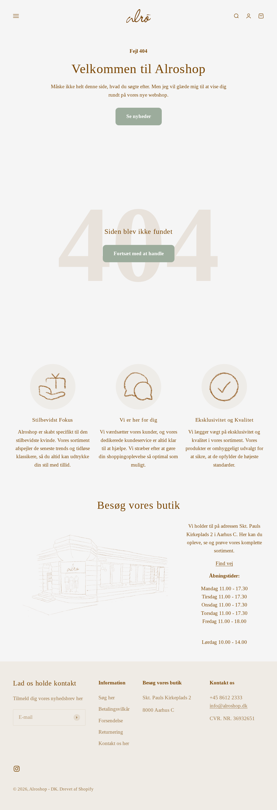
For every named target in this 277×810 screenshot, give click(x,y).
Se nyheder (138, 116)
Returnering (110, 732)
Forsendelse (110, 720)
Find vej (224, 563)
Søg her (106, 697)
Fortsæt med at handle (139, 253)
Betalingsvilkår (114, 709)
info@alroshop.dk (229, 706)
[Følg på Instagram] (16, 768)
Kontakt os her (113, 743)
